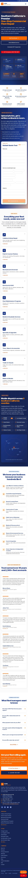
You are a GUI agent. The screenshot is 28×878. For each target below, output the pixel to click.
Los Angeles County (5, 832)
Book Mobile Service (14, 42)
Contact (2, 864)
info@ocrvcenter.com (7, 800)
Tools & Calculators (5, 860)
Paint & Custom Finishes (19, 170)
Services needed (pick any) (9, 168)
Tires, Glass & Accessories (9, 182)
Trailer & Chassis (19, 182)
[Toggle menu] (25, 4)
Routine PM (14, 196)
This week (14, 193)
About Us (3, 848)
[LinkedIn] (11, 807)
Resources (3, 857)
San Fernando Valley (5, 840)
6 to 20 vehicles (7, 158)
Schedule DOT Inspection (14, 47)
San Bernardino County (6, 838)
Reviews (3, 850)
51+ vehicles (6, 164)
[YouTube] (8, 807)
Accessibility (14, 873)
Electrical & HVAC (18, 172)
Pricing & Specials (5, 851)
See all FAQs (13, 744)
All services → (4, 824)
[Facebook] (2, 807)
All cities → (3, 841)
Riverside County (4, 836)
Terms (6, 873)
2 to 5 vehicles (7, 154)
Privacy (2, 873)
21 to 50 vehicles (7, 161)
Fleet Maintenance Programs (9, 175)
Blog (2, 859)
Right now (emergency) (14, 190)
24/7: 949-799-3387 (23, 0)
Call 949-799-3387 (15, 772)
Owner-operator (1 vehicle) (10, 151)
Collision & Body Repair (8, 170)
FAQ (2, 862)
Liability (9, 873)
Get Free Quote (13, 38)
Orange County (4, 831)
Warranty (3, 853)
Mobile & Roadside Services (9, 177)
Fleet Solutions (4, 855)
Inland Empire (4, 834)
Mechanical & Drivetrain (8, 172)
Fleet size (5, 148)
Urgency (5, 188)
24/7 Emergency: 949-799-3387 (11, 52)
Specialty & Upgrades (8, 180)
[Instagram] (5, 807)
